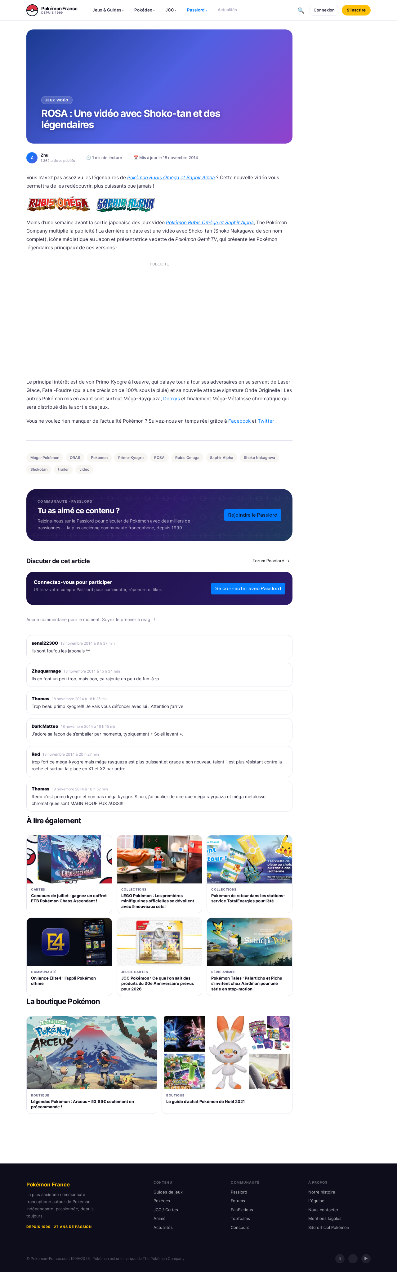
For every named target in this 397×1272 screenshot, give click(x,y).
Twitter (266, 421)
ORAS (75, 457)
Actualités (227, 9)
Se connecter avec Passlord (248, 588)
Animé (160, 1218)
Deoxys (171, 399)
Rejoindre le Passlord (252, 515)
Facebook (239, 421)
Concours (240, 1227)
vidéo (84, 469)
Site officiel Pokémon (328, 1227)
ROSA (159, 457)
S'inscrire (356, 9)
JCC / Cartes (166, 1209)
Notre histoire (321, 1192)
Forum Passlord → (271, 560)
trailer (63, 469)
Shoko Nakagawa (259, 457)
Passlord (197, 9)
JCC (170, 9)
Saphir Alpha (221, 457)
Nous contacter (323, 1209)
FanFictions (242, 1209)
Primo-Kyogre (131, 457)
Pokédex (144, 9)
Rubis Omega (187, 457)
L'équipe (316, 1200)
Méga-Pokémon (44, 457)
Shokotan (38, 469)
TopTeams (240, 1218)
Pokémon (99, 457)
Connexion (324, 9)
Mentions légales (324, 1218)
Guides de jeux (168, 1192)
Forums (238, 1200)
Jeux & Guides (108, 9)
